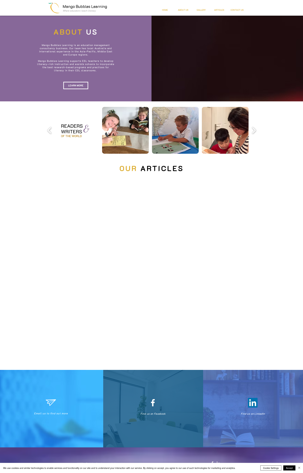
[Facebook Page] (153, 403)
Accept (289, 468)
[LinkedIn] (253, 403)
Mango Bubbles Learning (85, 6)
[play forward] (253, 130)
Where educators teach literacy (79, 10)
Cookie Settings (271, 468)
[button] (75, 130)
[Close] (299, 467)
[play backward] (49, 130)
